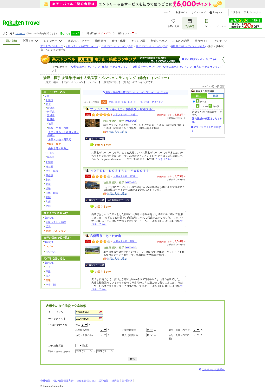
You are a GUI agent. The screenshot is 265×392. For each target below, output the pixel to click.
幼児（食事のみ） (84, 335)
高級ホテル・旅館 (56, 222)
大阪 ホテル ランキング (209, 66)
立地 (111, 102)
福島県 (51, 157)
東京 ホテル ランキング (117, 66)
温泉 (48, 226)
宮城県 (51, 115)
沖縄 (48, 206)
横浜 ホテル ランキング (148, 66)
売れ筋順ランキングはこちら (201, 59)
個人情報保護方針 (63, 380)
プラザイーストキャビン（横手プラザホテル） (122, 109)
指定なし (49, 217)
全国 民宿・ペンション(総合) (117, 46)
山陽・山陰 (52, 192)
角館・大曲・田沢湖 (59, 139)
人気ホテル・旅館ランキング (82, 46)
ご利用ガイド (181, 12)
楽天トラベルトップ (51, 46)
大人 (77, 324)
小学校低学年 (129, 330)
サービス (138, 102)
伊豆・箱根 (52, 170)
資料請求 (127, 380)
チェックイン (55, 312)
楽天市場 (235, 12)
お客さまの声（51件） (125, 241)
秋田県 (51, 119)
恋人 (48, 275)
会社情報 (45, 380)
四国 (48, 197)
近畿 (48, 188)
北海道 (49, 100)
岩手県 (51, 111)
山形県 (51, 153)
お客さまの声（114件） (125, 114)
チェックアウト (57, 318)
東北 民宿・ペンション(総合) (152, 46)
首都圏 (49, 166)
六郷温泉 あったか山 (105, 235)
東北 (48, 104)
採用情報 (103, 380)
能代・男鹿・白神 (58, 128)
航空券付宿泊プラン (118, 200)
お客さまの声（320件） (125, 176)
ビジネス (51, 251)
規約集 (115, 380)
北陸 (48, 179)
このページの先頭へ (213, 369)
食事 (123, 102)
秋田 (50, 123)
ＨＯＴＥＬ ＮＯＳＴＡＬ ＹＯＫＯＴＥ (119, 170)
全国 (46, 96)
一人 (48, 267)
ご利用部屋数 (55, 345)
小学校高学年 (82, 330)
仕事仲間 (51, 284)
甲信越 (49, 175)
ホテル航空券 (209, 106)
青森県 (51, 107)
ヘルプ (166, 12)
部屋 (117, 102)
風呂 (129, 102)
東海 (48, 184)
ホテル (203, 102)
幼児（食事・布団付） (180, 330)
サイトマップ (198, 12)
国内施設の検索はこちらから (207, 120)
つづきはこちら (164, 159)
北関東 (49, 162)
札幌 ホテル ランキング (87, 66)
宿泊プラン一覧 (97, 138)
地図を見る (131, 120)
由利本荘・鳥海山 (58, 148)
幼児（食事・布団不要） (179, 337)
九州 (48, 201)
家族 (48, 271)
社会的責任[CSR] (85, 380)
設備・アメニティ (154, 102)
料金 (59, 351)
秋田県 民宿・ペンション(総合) (188, 46)
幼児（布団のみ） (131, 335)
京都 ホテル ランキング (179, 66)
